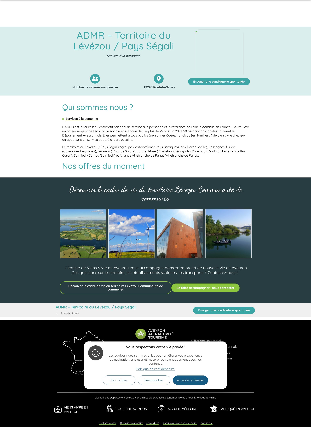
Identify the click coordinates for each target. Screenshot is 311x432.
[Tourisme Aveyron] (109, 408)
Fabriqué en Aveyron (237, 409)
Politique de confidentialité (155, 369)
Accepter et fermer (190, 380)
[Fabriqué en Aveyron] (213, 408)
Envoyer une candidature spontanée (219, 81)
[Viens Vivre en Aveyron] (58, 409)
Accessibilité (152, 422)
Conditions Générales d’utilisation (180, 422)
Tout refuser (119, 380)
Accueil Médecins (182, 409)
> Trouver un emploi (206, 341)
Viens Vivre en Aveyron (76, 409)
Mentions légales (107, 422)
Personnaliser (154, 380)
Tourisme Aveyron (131, 409)
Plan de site (207, 422)
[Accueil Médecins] (161, 408)
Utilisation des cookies (131, 422)
